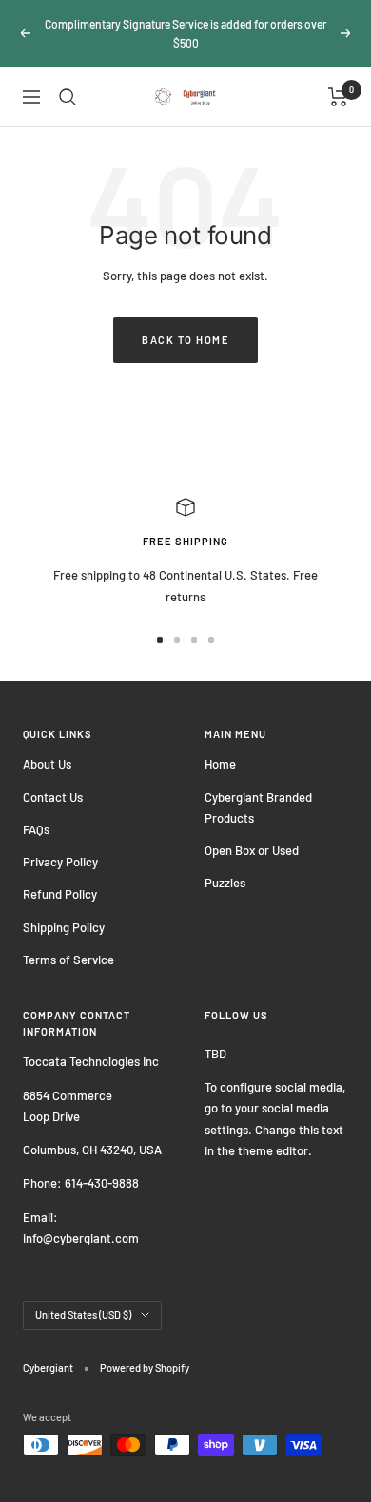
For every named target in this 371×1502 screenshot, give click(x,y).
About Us (47, 763)
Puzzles (225, 882)
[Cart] (338, 96)
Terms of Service (68, 959)
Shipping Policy (64, 927)
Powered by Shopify (144, 1367)
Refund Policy (60, 894)
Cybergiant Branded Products (258, 807)
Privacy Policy (60, 861)
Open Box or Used (252, 850)
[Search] (67, 96)
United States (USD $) (83, 1314)
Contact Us (53, 797)
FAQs (36, 829)
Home (220, 763)
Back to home (185, 339)
